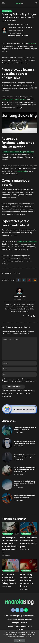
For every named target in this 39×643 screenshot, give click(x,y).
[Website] (23, 316)
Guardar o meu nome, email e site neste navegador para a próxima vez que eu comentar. (20, 380)
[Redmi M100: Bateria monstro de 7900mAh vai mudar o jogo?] (7, 457)
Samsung (32, 43)
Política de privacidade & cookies (19, 637)
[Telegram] (22, 610)
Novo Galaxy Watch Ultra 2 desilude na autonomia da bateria (27, 580)
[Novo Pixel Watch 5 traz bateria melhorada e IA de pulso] (7, 498)
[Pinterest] (29, 280)
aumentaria (22, 171)
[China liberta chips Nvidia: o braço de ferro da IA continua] (7, 430)
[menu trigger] (4, 3)
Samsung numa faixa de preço (14, 99)
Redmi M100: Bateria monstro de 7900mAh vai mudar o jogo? (25, 456)
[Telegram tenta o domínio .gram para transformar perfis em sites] (7, 443)
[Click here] (19, 409)
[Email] (34, 280)
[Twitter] (24, 280)
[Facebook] (18, 280)
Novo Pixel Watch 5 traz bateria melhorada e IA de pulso (24, 497)
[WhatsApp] (26, 610)
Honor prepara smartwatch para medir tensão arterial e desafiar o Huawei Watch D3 (24, 469)
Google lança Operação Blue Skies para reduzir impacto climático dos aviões (25, 483)
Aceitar (19, 640)
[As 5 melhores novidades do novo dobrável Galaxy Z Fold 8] (10, 565)
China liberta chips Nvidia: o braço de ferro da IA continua (25, 429)
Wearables (6, 11)
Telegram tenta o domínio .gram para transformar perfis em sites (24, 442)
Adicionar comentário (17, 30)
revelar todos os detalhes (27, 241)
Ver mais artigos (19, 299)
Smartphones (8, 570)
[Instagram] (31, 316)
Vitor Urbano (16, 33)
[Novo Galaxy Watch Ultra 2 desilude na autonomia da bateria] (28, 565)
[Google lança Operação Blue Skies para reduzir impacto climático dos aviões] (7, 484)
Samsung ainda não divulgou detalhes (18, 152)
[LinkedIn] (34, 316)
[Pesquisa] (36, 3)
